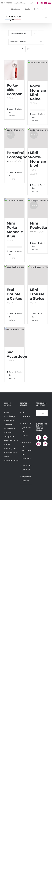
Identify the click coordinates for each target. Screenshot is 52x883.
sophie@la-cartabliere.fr (23, 3)
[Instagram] (38, 443)
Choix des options (11, 176)
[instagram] (41, 3)
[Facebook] (38, 437)
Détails (19, 109)
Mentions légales (26, 478)
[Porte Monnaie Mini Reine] (38, 70)
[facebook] (37, 3)
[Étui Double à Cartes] (14, 275)
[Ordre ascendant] (41, 33)
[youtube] (45, 3)
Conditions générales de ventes (26, 429)
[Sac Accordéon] (14, 337)
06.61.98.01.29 (11, 440)
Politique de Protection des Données (26, 450)
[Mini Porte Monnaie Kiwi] (14, 208)
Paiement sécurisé (26, 467)
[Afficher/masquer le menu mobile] (46, 18)
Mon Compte (26, 414)
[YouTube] (45, 437)
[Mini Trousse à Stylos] (38, 275)
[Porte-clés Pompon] (14, 70)
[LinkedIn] (45, 443)
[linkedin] (49, 3)
